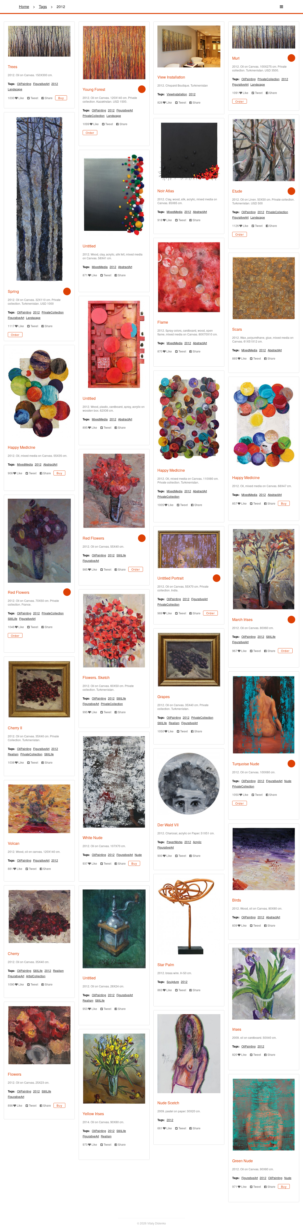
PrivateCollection (94, 116)
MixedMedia (175, 212)
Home (24, 6)
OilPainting (24, 84)
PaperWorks (175, 842)
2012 (54, 84)
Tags (43, 6)
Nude (287, 781)
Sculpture (173, 982)
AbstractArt (200, 212)
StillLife (121, 555)
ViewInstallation (177, 94)
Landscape (15, 89)
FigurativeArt (41, 84)
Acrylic (197, 842)
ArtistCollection (35, 976)
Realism (174, 723)
